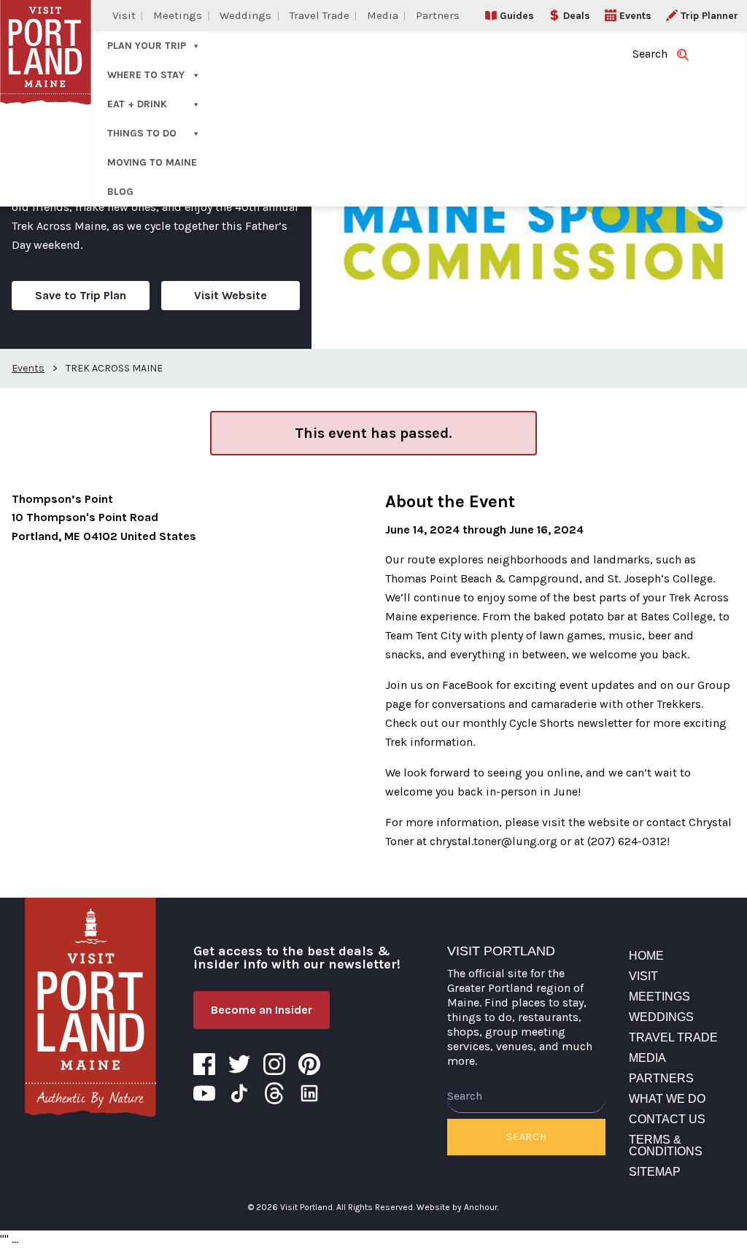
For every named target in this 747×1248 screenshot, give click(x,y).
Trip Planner (709, 15)
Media (382, 15)
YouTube (204, 1093)
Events (635, 15)
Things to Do (142, 133)
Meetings (177, 15)
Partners (438, 15)
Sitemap (655, 1172)
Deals (576, 15)
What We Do (667, 1099)
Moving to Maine (152, 162)
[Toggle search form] (683, 55)
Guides (517, 15)
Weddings (245, 15)
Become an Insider (261, 1010)
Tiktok (239, 1093)
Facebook (204, 1064)
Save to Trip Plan (80, 295)
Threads (274, 1093)
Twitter (239, 1064)
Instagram (274, 1064)
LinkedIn (309, 1093)
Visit (124, 15)
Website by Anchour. (458, 1207)
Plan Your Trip (146, 45)
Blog (120, 191)
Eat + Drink (137, 104)
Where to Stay (146, 75)
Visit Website (230, 295)
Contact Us (667, 1119)
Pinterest (309, 1064)
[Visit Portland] (90, 1007)
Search (526, 1136)
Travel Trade (319, 15)
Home (646, 956)
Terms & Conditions (666, 1145)
